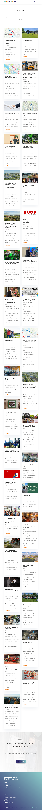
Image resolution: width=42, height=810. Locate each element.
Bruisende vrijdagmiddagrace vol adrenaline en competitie (11, 668)
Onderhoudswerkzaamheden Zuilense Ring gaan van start (29, 342)
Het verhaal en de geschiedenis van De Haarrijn (28, 565)
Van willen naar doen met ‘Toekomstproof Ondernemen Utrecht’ (29, 301)
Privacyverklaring (33, 807)
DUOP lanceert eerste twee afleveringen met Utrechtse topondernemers (29, 221)
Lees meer (7, 59)
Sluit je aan (21, 761)
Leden (5, 794)
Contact (6, 782)
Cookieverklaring (21, 808)
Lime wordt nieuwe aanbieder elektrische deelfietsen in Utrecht (28, 148)
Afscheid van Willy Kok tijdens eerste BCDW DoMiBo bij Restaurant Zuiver (12, 301)
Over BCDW (6, 800)
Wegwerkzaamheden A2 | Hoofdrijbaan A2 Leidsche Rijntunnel (11, 42)
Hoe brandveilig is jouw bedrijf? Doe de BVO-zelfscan (10, 148)
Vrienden (6, 796)
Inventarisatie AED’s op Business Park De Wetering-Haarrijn (11, 412)
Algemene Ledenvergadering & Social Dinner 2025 (29, 526)
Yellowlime (26, 807)
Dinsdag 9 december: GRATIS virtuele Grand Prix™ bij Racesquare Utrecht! (12, 264)
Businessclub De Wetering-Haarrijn (16, 787)
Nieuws (7, 45)
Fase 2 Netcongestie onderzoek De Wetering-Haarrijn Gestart (11, 552)
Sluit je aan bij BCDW (8, 802)
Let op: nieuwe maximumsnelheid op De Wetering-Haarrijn (11, 78)
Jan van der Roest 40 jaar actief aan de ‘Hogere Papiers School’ (29, 683)
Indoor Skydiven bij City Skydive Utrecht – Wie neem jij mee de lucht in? (12, 451)
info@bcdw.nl (11, 785)
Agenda (5, 792)
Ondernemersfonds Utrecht (10, 797)
